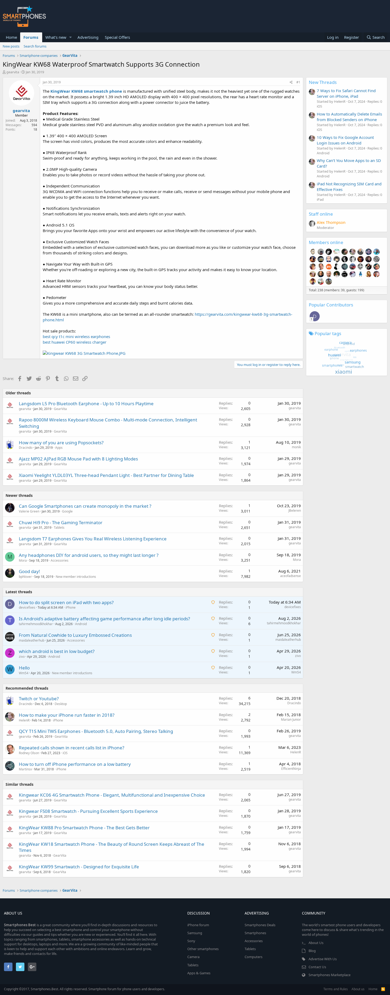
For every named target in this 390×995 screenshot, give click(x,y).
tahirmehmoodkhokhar (36, 624)
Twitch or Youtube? (39, 698)
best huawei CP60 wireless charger (74, 342)
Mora (23, 560)
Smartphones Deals (260, 925)
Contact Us (317, 966)
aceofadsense (290, 576)
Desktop (61, 704)
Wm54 (23, 673)
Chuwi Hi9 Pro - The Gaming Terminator (60, 522)
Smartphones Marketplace (329, 974)
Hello (24, 668)
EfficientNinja (291, 768)
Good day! (29, 571)
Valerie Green (29, 511)
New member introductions (76, 576)
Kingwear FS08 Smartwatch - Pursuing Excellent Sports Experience (88, 811)
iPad (320, 199)
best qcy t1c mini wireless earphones (76, 336)
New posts (11, 46)
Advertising (87, 37)
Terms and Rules (335, 989)
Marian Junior (291, 719)
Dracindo (25, 447)
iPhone (71, 607)
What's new (55, 37)
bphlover (25, 576)
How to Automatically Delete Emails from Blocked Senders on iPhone (349, 116)
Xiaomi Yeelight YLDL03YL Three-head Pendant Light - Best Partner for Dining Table (106, 475)
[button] (70, 37)
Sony (191, 940)
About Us (316, 942)
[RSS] (383, 989)
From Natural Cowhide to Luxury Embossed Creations (75, 635)
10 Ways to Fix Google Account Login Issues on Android (345, 140)
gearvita (12, 72)
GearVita (60, 409)
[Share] (291, 82)
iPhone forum (198, 925)
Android (81, 624)
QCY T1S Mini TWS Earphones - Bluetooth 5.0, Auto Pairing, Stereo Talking (96, 731)
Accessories (59, 560)
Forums (30, 37)
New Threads (323, 82)
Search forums (35, 46)
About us (358, 989)
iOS (65, 753)
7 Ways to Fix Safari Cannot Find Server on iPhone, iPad (346, 93)
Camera (193, 956)
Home (11, 37)
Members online (326, 242)
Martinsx (25, 769)
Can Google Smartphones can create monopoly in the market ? (85, 506)
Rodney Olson (29, 753)
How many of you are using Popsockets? (61, 442)
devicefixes (27, 607)
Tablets (59, 527)
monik (296, 447)
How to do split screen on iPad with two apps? (66, 602)
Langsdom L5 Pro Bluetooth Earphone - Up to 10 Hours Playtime (86, 403)
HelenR (24, 720)
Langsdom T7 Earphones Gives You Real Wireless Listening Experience (93, 539)
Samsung (194, 932)
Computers (253, 956)
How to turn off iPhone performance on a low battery (75, 764)
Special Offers (117, 37)
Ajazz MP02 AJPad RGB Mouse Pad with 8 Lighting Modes (78, 459)
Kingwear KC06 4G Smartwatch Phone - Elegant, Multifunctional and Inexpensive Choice (112, 795)
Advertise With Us (323, 958)
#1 (298, 82)
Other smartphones (203, 948)
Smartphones (255, 932)
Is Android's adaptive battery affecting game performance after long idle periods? (104, 619)
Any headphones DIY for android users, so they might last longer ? (88, 555)
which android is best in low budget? (56, 651)
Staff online (321, 214)
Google (67, 511)
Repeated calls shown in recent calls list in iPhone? (71, 748)
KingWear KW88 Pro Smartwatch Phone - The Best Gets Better (84, 828)
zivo (22, 656)
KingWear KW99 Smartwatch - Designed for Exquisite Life (79, 867)
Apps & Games (198, 973)
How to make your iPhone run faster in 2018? (66, 715)
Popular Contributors (331, 305)
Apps (59, 447)
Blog (312, 950)
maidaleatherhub (31, 640)
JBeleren (294, 510)
